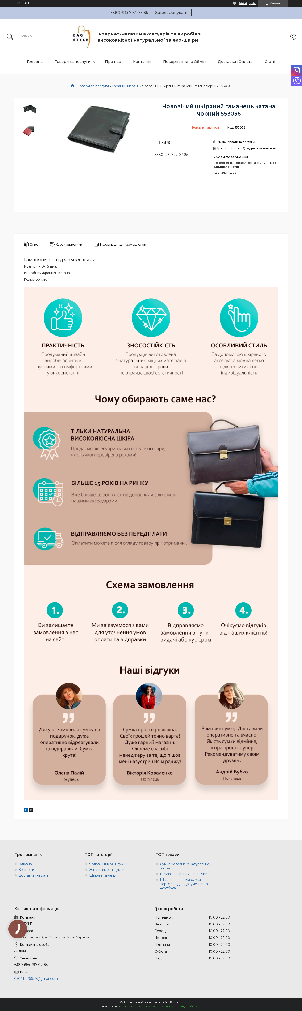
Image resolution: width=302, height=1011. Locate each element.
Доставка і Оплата (235, 61)
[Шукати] (10, 37)
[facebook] (26, 810)
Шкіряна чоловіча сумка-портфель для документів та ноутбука (184, 883)
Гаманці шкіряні (125, 86)
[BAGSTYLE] (82, 37)
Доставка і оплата (33, 875)
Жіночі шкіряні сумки (107, 870)
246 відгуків (247, 3)
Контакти (142, 61)
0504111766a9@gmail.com (36, 978)
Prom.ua (176, 1002)
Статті (270, 61)
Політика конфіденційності (180, 1006)
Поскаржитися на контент (138, 1006)
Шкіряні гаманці (102, 875)
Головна (35, 61)
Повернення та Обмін (184, 61)
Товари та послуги (73, 61)
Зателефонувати (171, 12)
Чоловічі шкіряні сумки (108, 864)
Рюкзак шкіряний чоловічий (183, 874)
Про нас (113, 61)
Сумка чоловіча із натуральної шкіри (185, 866)
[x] (31, 810)
